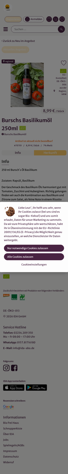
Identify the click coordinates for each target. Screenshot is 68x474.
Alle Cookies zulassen (20, 256)
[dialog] (34, 237)
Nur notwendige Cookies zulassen (27, 248)
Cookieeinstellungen (34, 264)
